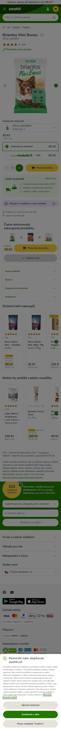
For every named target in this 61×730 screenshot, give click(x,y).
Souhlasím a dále (30, 714)
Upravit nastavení (30, 705)
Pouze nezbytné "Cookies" (30, 723)
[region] (30, 692)
